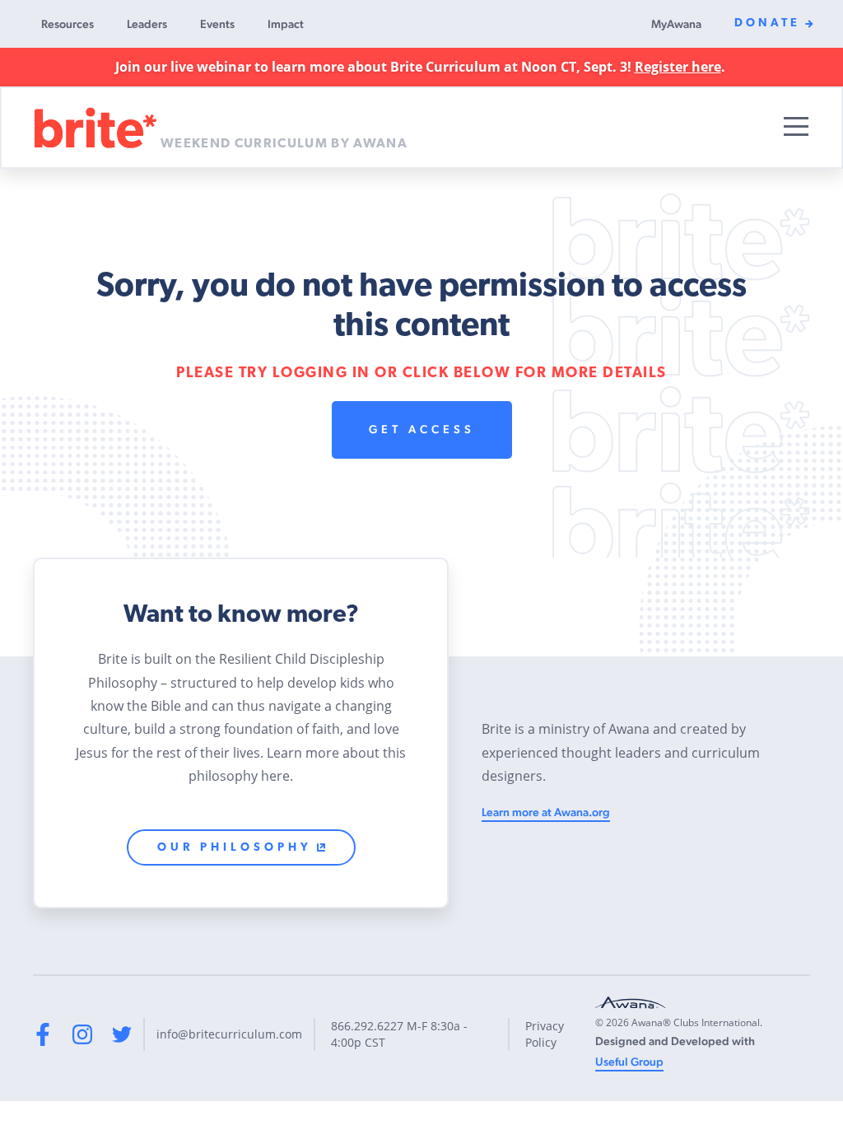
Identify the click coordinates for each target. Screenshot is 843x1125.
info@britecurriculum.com (229, 1034)
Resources (67, 23)
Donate (767, 23)
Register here (678, 67)
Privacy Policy (544, 1034)
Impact (286, 23)
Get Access (422, 429)
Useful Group (629, 1061)
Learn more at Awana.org (546, 812)
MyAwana (676, 23)
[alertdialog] (421, 67)
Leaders (147, 23)
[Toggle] (796, 126)
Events (217, 23)
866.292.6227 (367, 1026)
